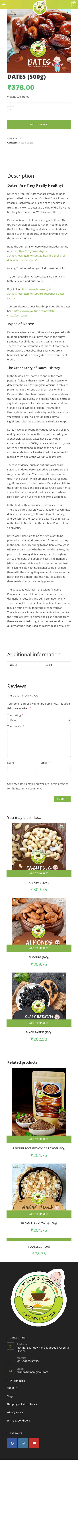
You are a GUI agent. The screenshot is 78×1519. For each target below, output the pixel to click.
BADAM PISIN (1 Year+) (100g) (39, 1223)
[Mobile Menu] (3, 4)
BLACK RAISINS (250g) (39, 1032)
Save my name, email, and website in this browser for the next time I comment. (37, 786)
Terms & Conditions (19, 1420)
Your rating (15, 715)
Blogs (10, 1396)
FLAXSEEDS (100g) (39, 1246)
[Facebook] (12, 1443)
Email (45, 762)
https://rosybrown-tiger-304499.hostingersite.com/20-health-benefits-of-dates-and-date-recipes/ (36, 255)
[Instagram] (23, 1443)
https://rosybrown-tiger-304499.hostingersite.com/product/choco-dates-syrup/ (36, 293)
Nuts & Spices (26, 142)
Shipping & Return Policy (22, 1404)
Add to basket (39, 124)
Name (12, 762)
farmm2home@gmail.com (32, 1372)
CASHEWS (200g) (39, 882)
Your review (15, 726)
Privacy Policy (15, 1412)
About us (12, 1388)
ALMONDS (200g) (39, 957)
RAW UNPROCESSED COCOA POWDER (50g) (39, 1148)
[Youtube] (34, 1443)
